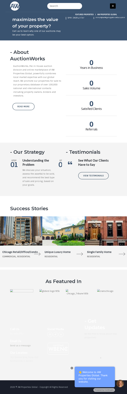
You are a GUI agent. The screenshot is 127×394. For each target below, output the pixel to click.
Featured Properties (84, 14)
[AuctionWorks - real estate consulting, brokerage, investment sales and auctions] (14, 6)
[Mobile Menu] (113, 6)
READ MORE (23, 106)
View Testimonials (93, 175)
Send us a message (20, 345)
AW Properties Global (107, 14)
